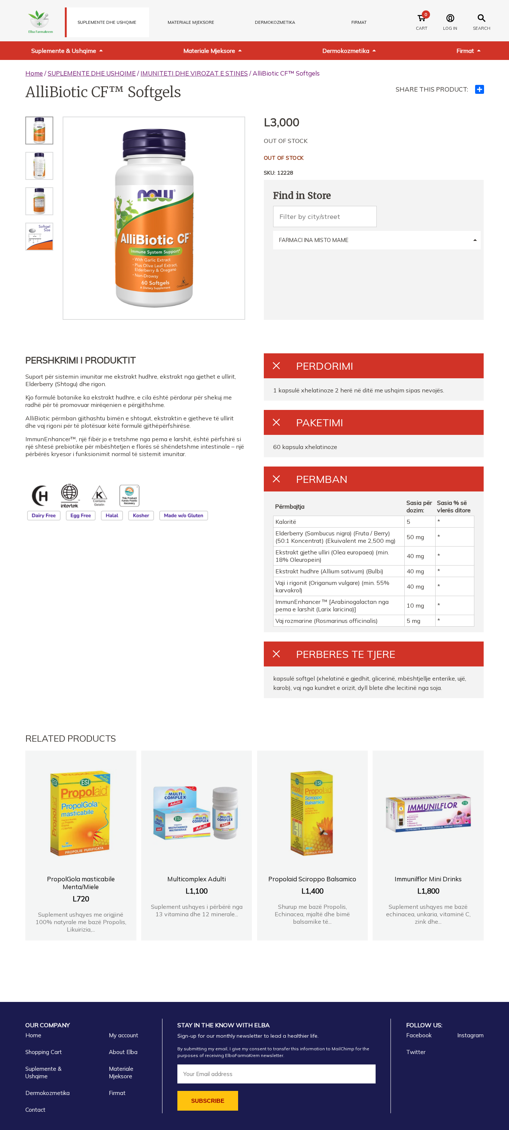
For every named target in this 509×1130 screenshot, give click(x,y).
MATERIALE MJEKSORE (191, 22)
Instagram (470, 1035)
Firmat (359, 22)
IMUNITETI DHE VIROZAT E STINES (194, 73)
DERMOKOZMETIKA (275, 22)
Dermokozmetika (345, 50)
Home (34, 73)
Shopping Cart (43, 1052)
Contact (35, 1109)
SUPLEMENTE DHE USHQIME (107, 22)
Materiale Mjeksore (209, 50)
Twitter (416, 1052)
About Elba (123, 1052)
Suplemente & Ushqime (63, 50)
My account (123, 1035)
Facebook (418, 1035)
